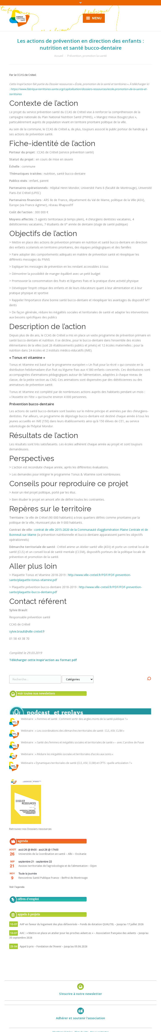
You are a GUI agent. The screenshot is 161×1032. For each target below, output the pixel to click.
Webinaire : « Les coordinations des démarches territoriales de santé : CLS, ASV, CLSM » (72, 730)
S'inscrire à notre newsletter (80, 994)
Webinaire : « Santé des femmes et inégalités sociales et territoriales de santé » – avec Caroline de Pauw (82, 742)
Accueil (58, 56)
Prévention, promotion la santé (87, 56)
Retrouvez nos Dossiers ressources (30, 829)
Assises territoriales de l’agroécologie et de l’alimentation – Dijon (57, 866)
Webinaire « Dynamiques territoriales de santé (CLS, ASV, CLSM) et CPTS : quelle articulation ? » (76, 763)
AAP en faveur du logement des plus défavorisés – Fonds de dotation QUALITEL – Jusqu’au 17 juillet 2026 (82, 924)
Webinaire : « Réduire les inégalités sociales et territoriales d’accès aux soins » (67, 754)
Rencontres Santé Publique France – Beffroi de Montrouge (53, 878)
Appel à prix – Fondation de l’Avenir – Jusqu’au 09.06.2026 (53, 946)
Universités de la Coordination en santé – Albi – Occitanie (52, 854)
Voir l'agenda (17, 887)
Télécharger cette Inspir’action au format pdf (43, 660)
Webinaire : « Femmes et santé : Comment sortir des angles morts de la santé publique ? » (74, 719)
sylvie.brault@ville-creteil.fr (27, 631)
